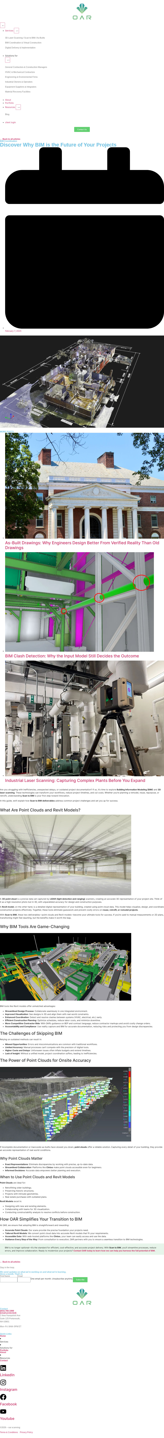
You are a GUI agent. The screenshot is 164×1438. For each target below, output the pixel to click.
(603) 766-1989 (7, 1311)
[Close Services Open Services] (16, 30)
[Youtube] (3, 1411)
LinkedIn (7, 1375)
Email (20, 1276)
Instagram (8, 1389)
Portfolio (4, 1350)
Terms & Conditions (9, 1432)
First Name (5, 1276)
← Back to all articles (10, 139)
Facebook (8, 1404)
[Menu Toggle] (2, 25)
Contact (4, 1360)
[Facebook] (3, 1397)
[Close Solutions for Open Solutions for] (7, 60)
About (3, 1352)
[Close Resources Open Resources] (18, 107)
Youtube (7, 1418)
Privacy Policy (26, 1432)
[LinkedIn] (3, 1368)
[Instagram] (3, 1382)
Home (3, 1336)
